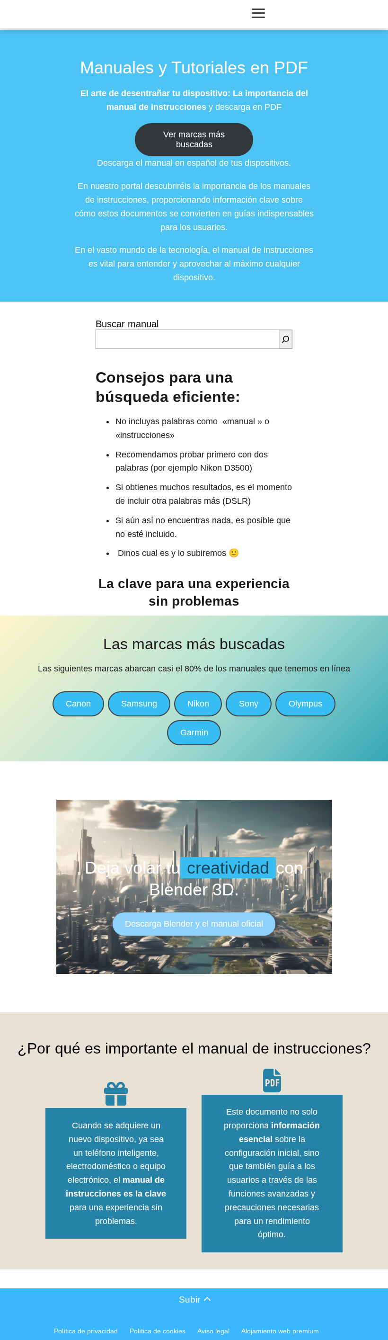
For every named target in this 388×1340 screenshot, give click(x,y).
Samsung (139, 703)
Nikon (198, 703)
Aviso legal (213, 1331)
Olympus (305, 703)
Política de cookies (157, 1331)
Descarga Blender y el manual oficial (194, 924)
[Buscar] (285, 339)
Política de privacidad (86, 1331)
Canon (78, 703)
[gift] (116, 1094)
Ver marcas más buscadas (194, 139)
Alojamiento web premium (280, 1331)
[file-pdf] (272, 1080)
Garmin (194, 732)
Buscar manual (127, 324)
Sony (248, 703)
